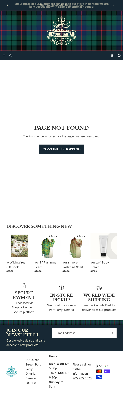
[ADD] (27, 254)
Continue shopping (62, 149)
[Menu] (3, 55)
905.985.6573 (82, 378)
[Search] (10, 55)
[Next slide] (113, 5)
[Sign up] (111, 333)
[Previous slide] (7, 5)
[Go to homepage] (61, 30)
